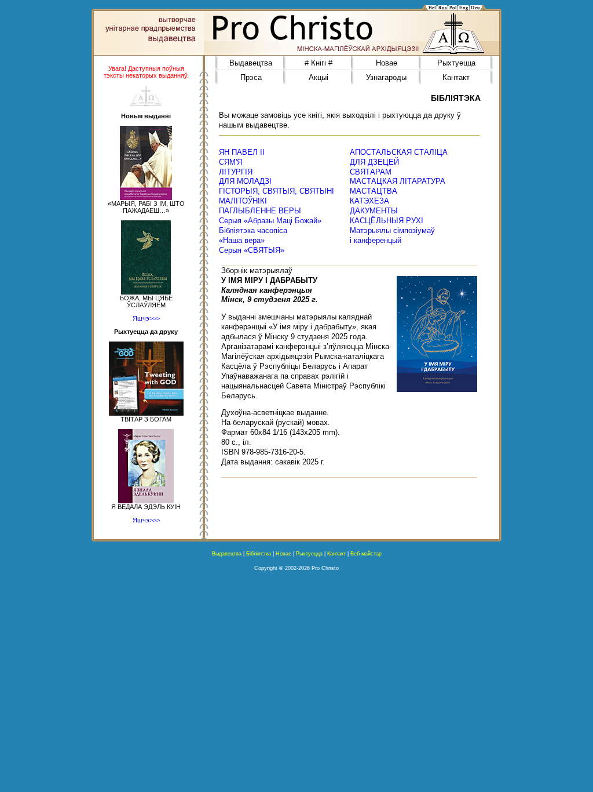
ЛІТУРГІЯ (235, 172)
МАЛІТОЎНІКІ (243, 201)
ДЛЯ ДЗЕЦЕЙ (374, 162)
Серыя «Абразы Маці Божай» (270, 220)
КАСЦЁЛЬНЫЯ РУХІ (386, 220)
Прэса (251, 77)
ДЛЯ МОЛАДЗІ (245, 181)
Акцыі (318, 77)
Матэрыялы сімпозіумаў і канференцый (392, 235)
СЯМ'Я (230, 162)
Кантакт (456, 77)
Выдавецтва (250, 63)
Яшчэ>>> (146, 318)
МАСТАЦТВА (373, 191)
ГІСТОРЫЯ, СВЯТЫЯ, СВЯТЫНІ (276, 191)
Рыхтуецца (456, 63)
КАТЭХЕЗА (369, 201)
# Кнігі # (318, 63)
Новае (386, 63)
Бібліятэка (258, 554)
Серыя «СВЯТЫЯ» (251, 250)
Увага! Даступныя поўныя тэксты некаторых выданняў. (146, 72)
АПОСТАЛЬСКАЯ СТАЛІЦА (399, 152)
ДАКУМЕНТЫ (374, 210)
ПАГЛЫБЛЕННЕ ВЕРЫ (260, 210)
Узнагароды (386, 77)
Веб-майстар (366, 554)
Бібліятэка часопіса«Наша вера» (253, 235)
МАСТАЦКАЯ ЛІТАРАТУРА (397, 181)
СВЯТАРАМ (370, 172)
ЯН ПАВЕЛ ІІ (242, 152)
